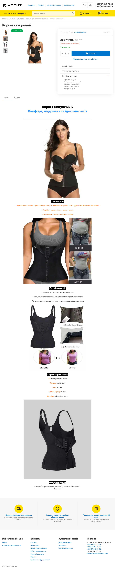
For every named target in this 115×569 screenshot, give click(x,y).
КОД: (104, 32)
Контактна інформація (38, 548)
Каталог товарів (16, 13)
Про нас (41, 5)
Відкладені (62, 545)
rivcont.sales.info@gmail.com (97, 553)
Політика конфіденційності (40, 560)
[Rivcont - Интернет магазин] (12, 5)
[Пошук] (73, 13)
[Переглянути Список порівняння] (90, 6)
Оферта (33, 557)
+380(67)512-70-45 (104, 4)
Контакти (31, 5)
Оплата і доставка (54, 5)
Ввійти (4, 542)
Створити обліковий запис (11, 545)
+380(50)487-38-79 (104, 6)
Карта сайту (34, 545)
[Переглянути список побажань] (85, 6)
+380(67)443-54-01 (94, 549)
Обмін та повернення (72, 5)
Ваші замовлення (65, 542)
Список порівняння (66, 548)
